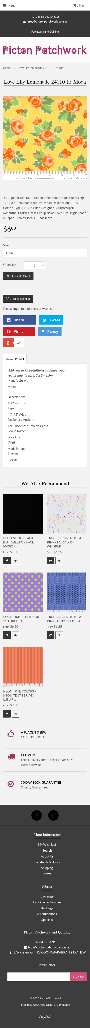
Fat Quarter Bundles (47, 902)
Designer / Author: (21, 419)
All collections (47, 914)
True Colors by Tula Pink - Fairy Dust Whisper (64, 542)
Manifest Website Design (36, 1004)
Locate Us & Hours (47, 862)
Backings (47, 908)
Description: (16, 397)
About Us (47, 856)
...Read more (44, 218)
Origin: (12, 442)
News (47, 874)
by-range (47, 896)
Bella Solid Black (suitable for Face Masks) (18, 542)
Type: (11, 408)
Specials (47, 919)
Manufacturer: (18, 380)
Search (47, 850)
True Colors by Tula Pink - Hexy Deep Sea (64, 619)
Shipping (47, 868)
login (16, 308)
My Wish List (47, 844)
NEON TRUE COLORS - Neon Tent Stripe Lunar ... (19, 695)
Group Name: (17, 431)
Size (6, 245)
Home (6, 67)
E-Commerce (62, 1004)
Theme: (13, 453)
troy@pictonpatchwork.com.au (47, 21)
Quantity (9, 264)
